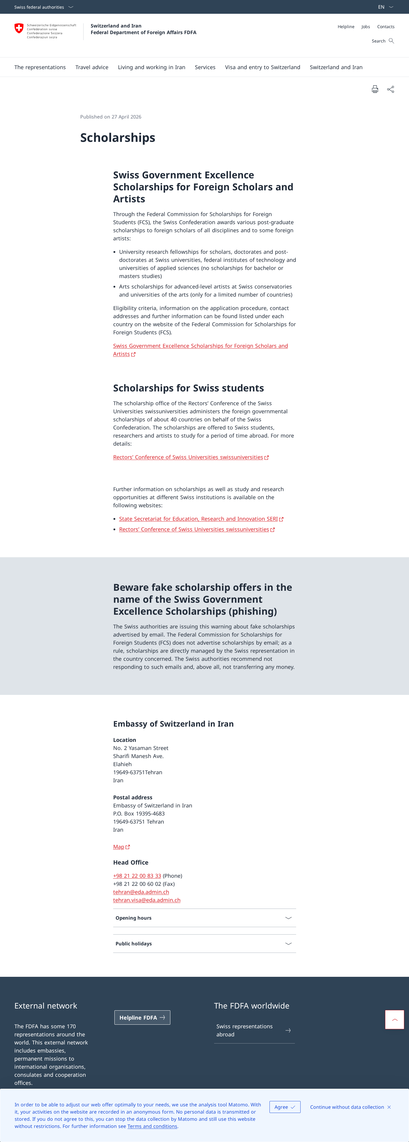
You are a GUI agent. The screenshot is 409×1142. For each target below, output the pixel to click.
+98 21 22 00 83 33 (137, 875)
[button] (40, 67)
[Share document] (390, 89)
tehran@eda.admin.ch (141, 891)
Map (118, 846)
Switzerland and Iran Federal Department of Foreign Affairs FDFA (143, 29)
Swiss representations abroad (244, 1030)
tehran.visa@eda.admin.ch (147, 899)
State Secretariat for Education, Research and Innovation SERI (198, 518)
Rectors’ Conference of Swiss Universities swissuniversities (188, 457)
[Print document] (375, 89)
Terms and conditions (152, 1126)
